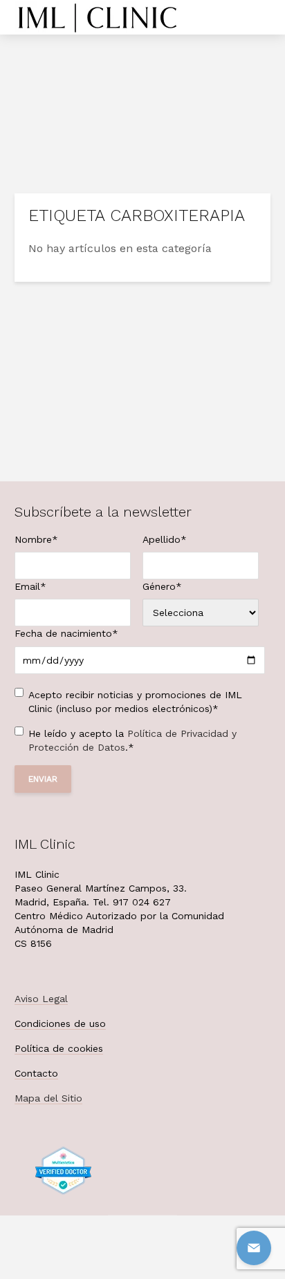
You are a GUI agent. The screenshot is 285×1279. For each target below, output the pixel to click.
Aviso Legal (41, 998)
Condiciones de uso (60, 1023)
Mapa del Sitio (48, 1098)
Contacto (36, 1073)
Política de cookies (59, 1048)
